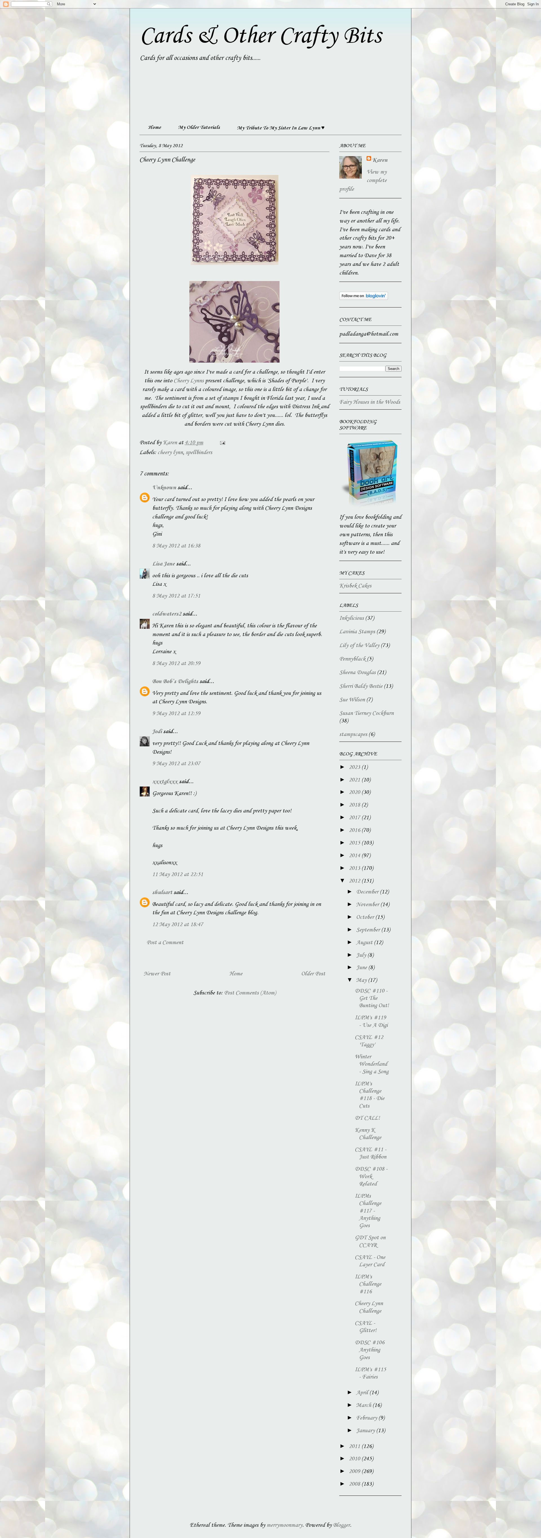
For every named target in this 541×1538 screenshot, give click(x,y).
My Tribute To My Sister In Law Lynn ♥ (281, 128)
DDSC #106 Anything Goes (369, 1350)
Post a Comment (165, 942)
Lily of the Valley (359, 645)
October (365, 917)
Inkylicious (351, 618)
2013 (355, 868)
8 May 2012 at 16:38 (176, 546)
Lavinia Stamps (357, 631)
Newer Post (157, 974)
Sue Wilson (352, 700)
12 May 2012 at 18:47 (177, 924)
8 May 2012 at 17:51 (176, 596)
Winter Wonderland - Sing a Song (372, 1064)
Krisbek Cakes (355, 586)
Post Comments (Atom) (250, 993)
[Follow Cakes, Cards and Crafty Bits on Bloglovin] (363, 298)
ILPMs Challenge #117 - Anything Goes (368, 1211)
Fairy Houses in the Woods (369, 402)
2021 (355, 780)
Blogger (341, 1525)
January (366, 1430)
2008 (355, 1484)
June (362, 967)
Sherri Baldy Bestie (360, 686)
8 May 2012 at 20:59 (176, 663)
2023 (355, 767)
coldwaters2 (166, 614)
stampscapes (353, 734)
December (368, 892)
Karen (379, 160)
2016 (355, 830)
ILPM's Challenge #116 (368, 1284)
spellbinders (199, 452)
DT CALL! (367, 1118)
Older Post (313, 974)
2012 (355, 881)
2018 (355, 805)
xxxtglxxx (165, 781)
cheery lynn (170, 452)
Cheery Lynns (189, 381)
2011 (355, 1446)
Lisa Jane (163, 564)
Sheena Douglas (357, 672)
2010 (355, 1459)
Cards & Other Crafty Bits (260, 36)
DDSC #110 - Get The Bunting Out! (372, 998)
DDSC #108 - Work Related (371, 1176)
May (362, 980)
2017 (355, 817)
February (367, 1418)
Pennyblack (352, 659)
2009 (355, 1471)
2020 (355, 792)
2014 (355, 855)
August (365, 942)
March (364, 1405)
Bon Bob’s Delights (175, 681)
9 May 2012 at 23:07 (176, 763)
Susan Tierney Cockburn (366, 713)
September (368, 930)
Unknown (164, 487)
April (362, 1392)
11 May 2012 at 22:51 (177, 874)
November (368, 904)
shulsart (162, 892)
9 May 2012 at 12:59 (176, 713)
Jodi (157, 731)
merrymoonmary (284, 1525)
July (361, 955)
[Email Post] (222, 442)
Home (154, 127)
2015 (355, 843)
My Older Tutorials (199, 127)
